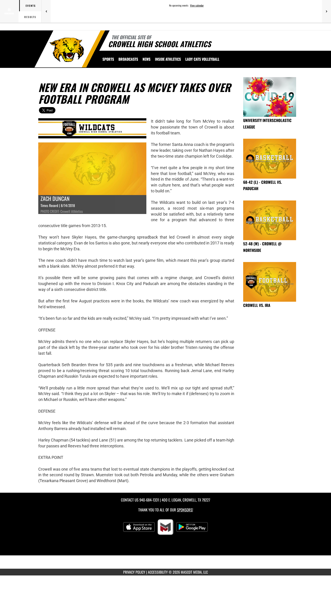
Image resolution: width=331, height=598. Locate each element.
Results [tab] (30, 17)
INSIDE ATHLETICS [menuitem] (168, 59)
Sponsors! (185, 510)
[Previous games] (46, 11)
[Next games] (326, 11)
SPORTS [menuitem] (108, 59)
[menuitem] (128, 59)
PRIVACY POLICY (134, 572)
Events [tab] (31, 5)
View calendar (197, 5)
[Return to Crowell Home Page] (67, 49)
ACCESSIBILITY (158, 572)
